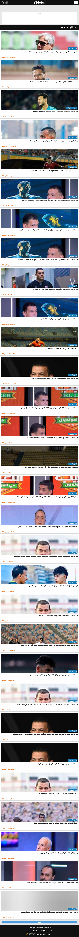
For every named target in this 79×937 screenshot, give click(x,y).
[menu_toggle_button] (76, 3)
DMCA (43, 931)
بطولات (30, 927)
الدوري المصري (73, 48)
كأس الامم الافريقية (72, 108)
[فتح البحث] (3, 2)
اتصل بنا (49, 931)
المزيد (39, 922)
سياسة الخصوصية (33, 931)
